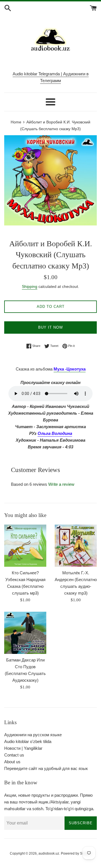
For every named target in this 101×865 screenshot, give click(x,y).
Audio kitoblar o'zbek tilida (27, 741)
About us (12, 761)
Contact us (14, 755)
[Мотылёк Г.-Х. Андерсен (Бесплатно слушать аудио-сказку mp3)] (76, 546)
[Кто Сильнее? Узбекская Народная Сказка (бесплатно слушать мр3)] (25, 546)
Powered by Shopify (76, 853)
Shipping (29, 286)
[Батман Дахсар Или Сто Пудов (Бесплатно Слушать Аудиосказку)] (25, 633)
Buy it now (50, 327)
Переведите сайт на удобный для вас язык (46, 768)
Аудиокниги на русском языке (33, 734)
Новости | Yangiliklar (23, 748)
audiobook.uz (48, 853)
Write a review (61, 484)
